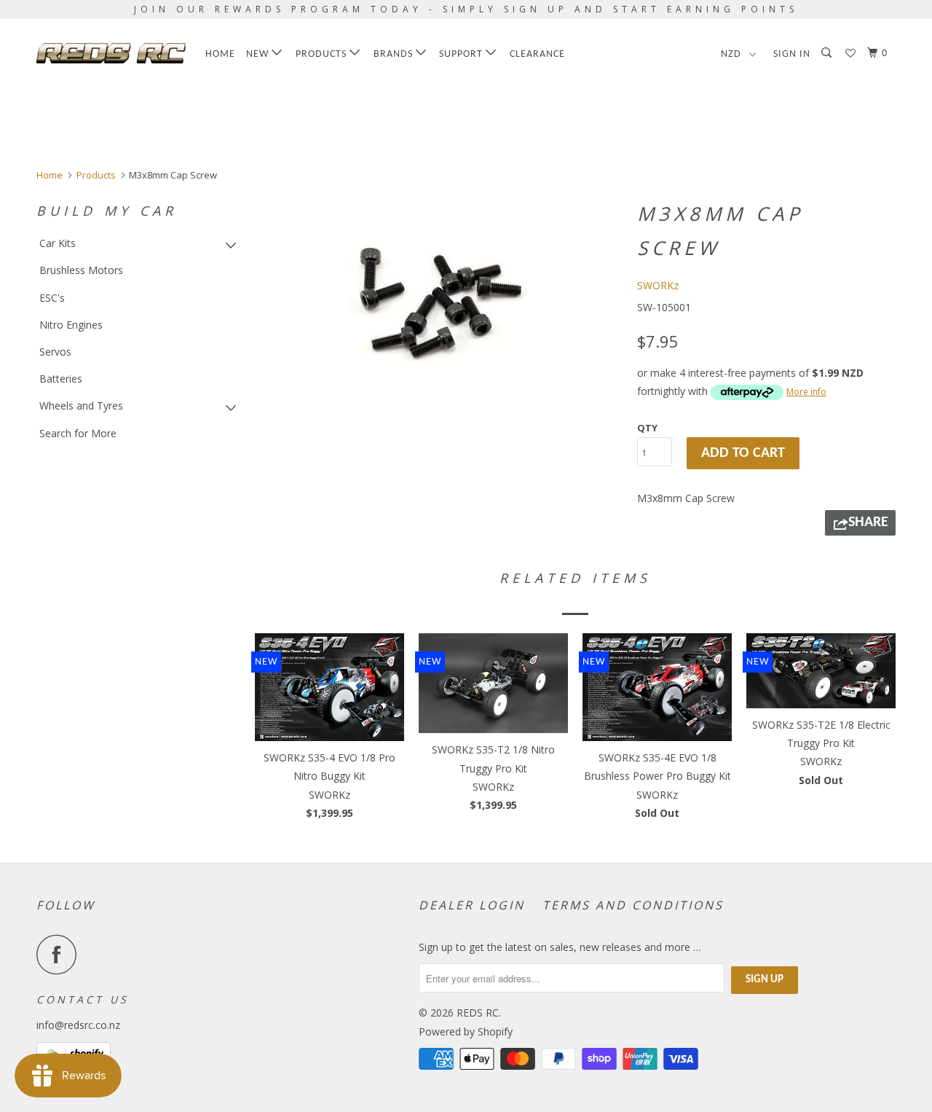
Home (220, 54)
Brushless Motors (81, 270)
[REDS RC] (111, 53)
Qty (647, 427)
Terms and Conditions (633, 905)
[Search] (827, 53)
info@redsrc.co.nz (78, 1025)
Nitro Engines (71, 325)
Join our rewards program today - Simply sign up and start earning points (466, 9)
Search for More (77, 433)
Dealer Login (472, 905)
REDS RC (478, 1012)
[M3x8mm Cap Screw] (439, 304)
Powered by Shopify (466, 1031)
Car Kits (57, 243)
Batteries (60, 378)
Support (462, 54)
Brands (395, 54)
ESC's (52, 298)
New (259, 54)
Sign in (791, 54)
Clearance (537, 54)
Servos (55, 352)
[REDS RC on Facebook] (60, 954)
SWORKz (658, 285)
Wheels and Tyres (81, 405)
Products (323, 54)
